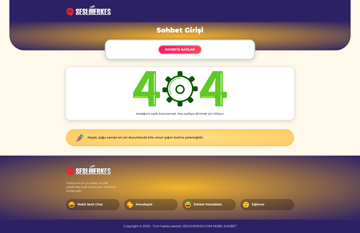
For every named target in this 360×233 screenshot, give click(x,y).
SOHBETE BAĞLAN (180, 49)
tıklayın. (219, 113)
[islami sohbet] (90, 11)
